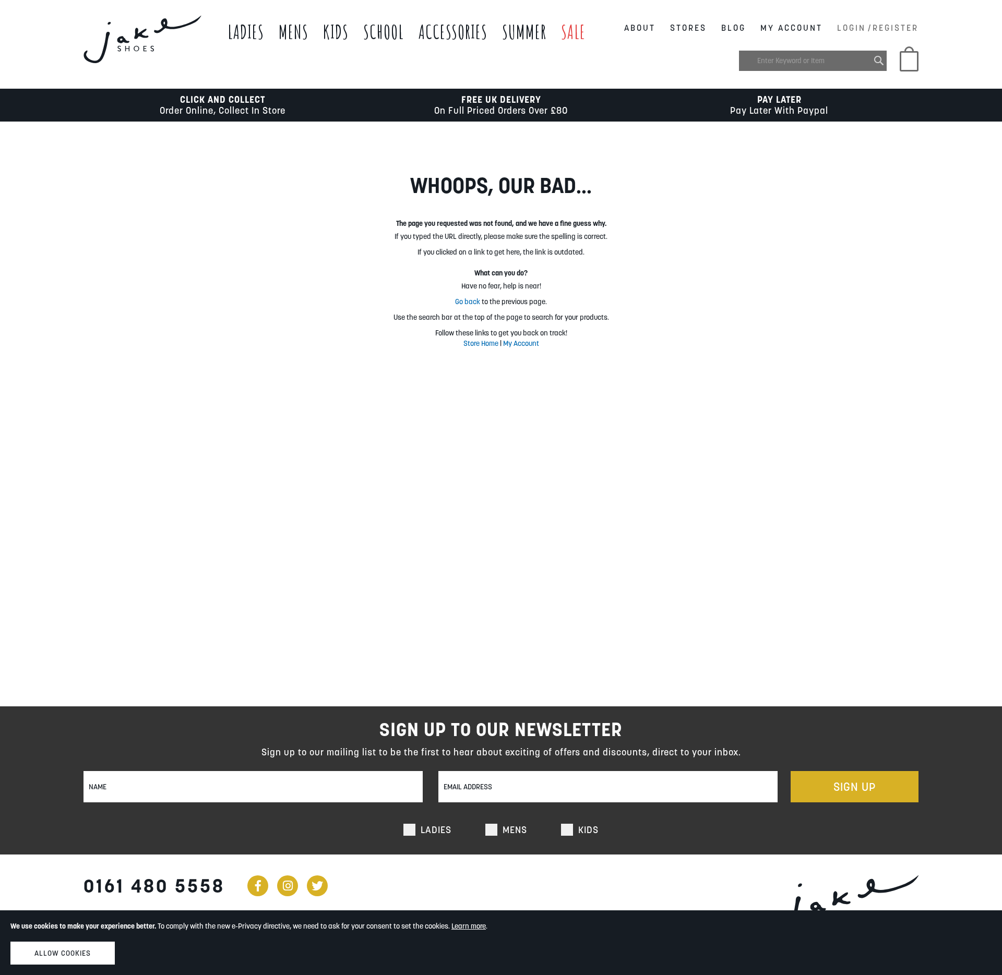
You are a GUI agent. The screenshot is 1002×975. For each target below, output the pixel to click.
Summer (524, 32)
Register (895, 27)
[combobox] (813, 61)
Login (851, 27)
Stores (688, 27)
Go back (467, 301)
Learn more (468, 926)
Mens (293, 32)
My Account (791, 27)
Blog (733, 27)
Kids (336, 32)
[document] (501, 943)
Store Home (480, 343)
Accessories (453, 32)
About (639, 27)
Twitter (317, 885)
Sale (573, 32)
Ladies (246, 32)
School (383, 32)
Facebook (257, 885)
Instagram (287, 885)
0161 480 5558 (154, 886)
